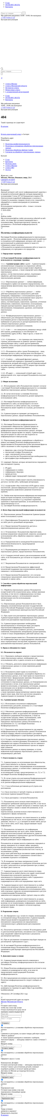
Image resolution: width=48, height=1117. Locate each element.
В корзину (5, 1115)
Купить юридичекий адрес (11, 134)
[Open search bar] (2, 69)
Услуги (8, 170)
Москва (4, 1002)
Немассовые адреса (12, 90)
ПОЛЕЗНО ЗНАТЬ (12, 5)
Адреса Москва (11, 84)
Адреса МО (9, 168)
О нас (7, 3)
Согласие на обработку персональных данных (23, 152)
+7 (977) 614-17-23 (8, 18)
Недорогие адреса (12, 88)
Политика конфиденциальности (17, 144)
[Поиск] (2, 74)
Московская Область (15, 1002)
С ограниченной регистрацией (17, 92)
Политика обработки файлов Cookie (19, 150)
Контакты (9, 7)
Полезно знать (10, 164)
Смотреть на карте (8, 180)
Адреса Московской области (16, 86)
